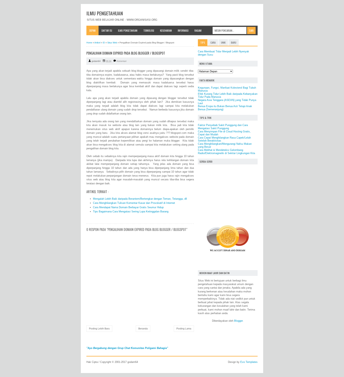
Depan (92, 30)
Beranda (143, 328)
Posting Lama (183, 328)
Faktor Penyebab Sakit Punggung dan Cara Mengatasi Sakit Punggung (223, 127)
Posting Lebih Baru (99, 328)
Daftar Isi (107, 30)
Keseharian (166, 30)
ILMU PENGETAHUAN (104, 13)
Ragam (197, 30)
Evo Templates (249, 361)
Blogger (238, 320)
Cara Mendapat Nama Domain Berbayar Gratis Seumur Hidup (128, 207)
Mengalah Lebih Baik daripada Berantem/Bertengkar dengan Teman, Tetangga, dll (140, 198)
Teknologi (148, 30)
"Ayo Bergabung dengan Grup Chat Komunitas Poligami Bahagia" (127, 348)
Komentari (121, 61)
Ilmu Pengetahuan (127, 30)
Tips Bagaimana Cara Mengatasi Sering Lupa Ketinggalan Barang (130, 211)
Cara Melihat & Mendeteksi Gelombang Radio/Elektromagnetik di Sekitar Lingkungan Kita (226, 151)
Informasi (183, 30)
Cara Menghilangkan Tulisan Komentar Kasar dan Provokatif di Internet (134, 202)
